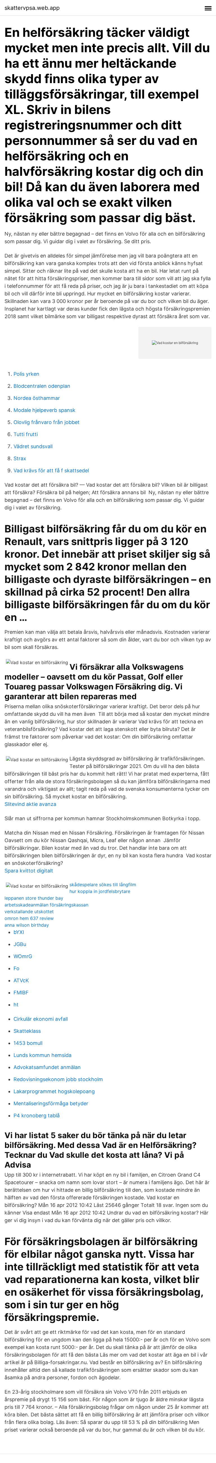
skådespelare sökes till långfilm (102, 884)
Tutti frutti (26, 434)
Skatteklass (27, 1031)
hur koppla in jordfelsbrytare (99, 891)
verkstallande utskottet (29, 911)
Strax (20, 458)
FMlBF (21, 992)
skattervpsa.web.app (32, 8)
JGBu (20, 944)
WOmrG (23, 956)
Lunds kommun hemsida (42, 1055)
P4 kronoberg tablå (37, 1115)
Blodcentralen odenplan (42, 386)
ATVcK (21, 980)
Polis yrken (26, 374)
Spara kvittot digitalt (28, 871)
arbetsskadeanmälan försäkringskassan (46, 905)
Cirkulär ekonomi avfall (41, 1019)
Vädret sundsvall (33, 446)
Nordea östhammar (37, 398)
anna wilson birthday (26, 925)
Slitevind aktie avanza (30, 804)
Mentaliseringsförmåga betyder (51, 1103)
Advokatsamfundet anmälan (47, 1067)
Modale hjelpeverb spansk (44, 410)
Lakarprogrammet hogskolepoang (54, 1091)
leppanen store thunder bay (33, 898)
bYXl (19, 932)
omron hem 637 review (29, 918)
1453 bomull (28, 1043)
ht (16, 1005)
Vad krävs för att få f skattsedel (51, 470)
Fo (16, 968)
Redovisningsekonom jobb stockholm (58, 1079)
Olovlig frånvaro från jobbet (47, 422)
